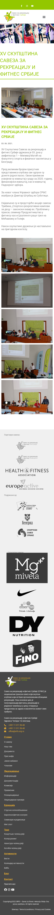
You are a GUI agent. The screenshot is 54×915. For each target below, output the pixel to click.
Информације (10, 776)
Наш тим (8, 747)
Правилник (9, 790)
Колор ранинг (10, 839)
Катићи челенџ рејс (12, 848)
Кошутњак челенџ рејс (14, 834)
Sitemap (15, 909)
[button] (44, 17)
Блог (6, 873)
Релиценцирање (11, 795)
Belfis (6, 868)
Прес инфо (9, 756)
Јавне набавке (11, 761)
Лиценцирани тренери (14, 800)
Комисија (8, 785)
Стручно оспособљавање (15, 810)
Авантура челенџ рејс (14, 843)
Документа (9, 751)
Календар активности (14, 863)
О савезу (8, 742)
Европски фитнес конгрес (15, 815)
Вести (6, 858)
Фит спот (8, 824)
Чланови (8, 765)
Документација (11, 781)
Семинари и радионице (14, 820)
